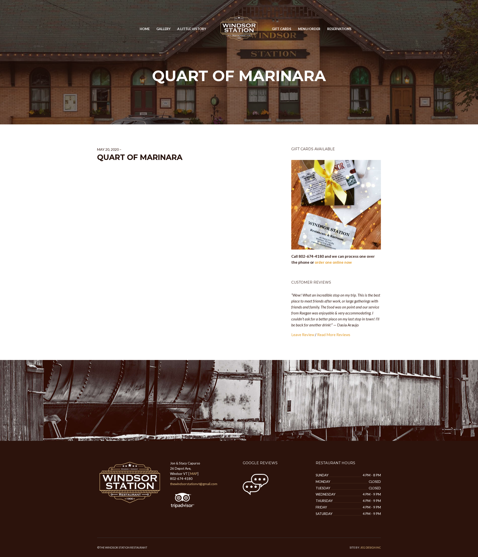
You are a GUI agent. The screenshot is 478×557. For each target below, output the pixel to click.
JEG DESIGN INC (370, 547)
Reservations (339, 29)
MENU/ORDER (309, 29)
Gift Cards (281, 29)
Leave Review (302, 334)
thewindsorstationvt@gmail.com (193, 484)
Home (145, 29)
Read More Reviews (333, 334)
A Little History (191, 29)
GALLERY (163, 29)
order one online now (333, 262)
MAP (193, 474)
